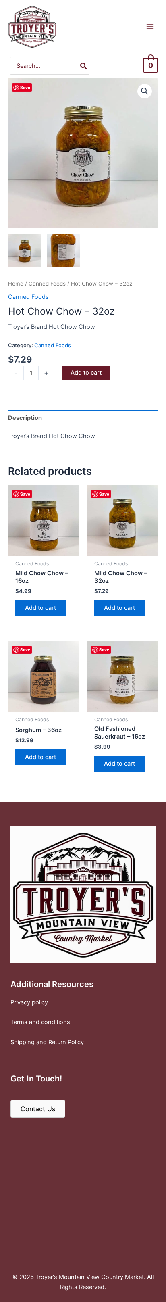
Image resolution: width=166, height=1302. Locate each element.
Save (25, 87)
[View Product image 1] (24, 250)
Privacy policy (29, 1002)
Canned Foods (47, 283)
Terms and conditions (40, 1022)
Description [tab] (25, 417)
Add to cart (86, 372)
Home (15, 283)
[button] (144, 91)
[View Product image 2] (63, 250)
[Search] (84, 65)
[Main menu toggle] (150, 27)
